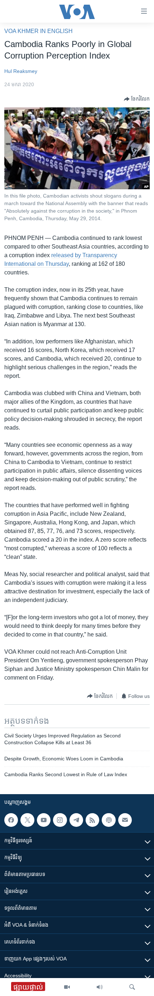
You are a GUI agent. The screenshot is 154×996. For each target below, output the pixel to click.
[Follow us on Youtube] (43, 820)
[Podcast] (108, 820)
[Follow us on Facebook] (11, 820)
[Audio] (99, 987)
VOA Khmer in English (38, 31)
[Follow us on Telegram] (76, 820)
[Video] (67, 987)
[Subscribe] (125, 820)
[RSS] (92, 820)
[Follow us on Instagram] (60, 820)
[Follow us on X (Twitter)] (27, 820)
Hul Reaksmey (20, 71)
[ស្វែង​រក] (132, 987)
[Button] (137, 99)
